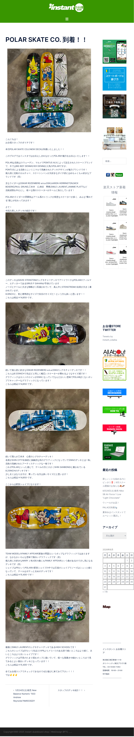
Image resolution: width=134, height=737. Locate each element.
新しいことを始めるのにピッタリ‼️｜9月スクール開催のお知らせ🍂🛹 (114, 482)
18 (109, 576)
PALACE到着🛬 (110, 507)
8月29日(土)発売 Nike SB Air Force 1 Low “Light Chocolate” (113, 494)
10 (105, 571)
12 (114, 571)
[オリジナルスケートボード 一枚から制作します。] (115, 138)
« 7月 (105, 591)
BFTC (65, 731)
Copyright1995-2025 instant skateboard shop (26, 731)
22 (127, 576)
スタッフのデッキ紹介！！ (70, 690)
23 (131, 576)
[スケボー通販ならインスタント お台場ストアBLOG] (67, 8)
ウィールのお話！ (111, 502)
